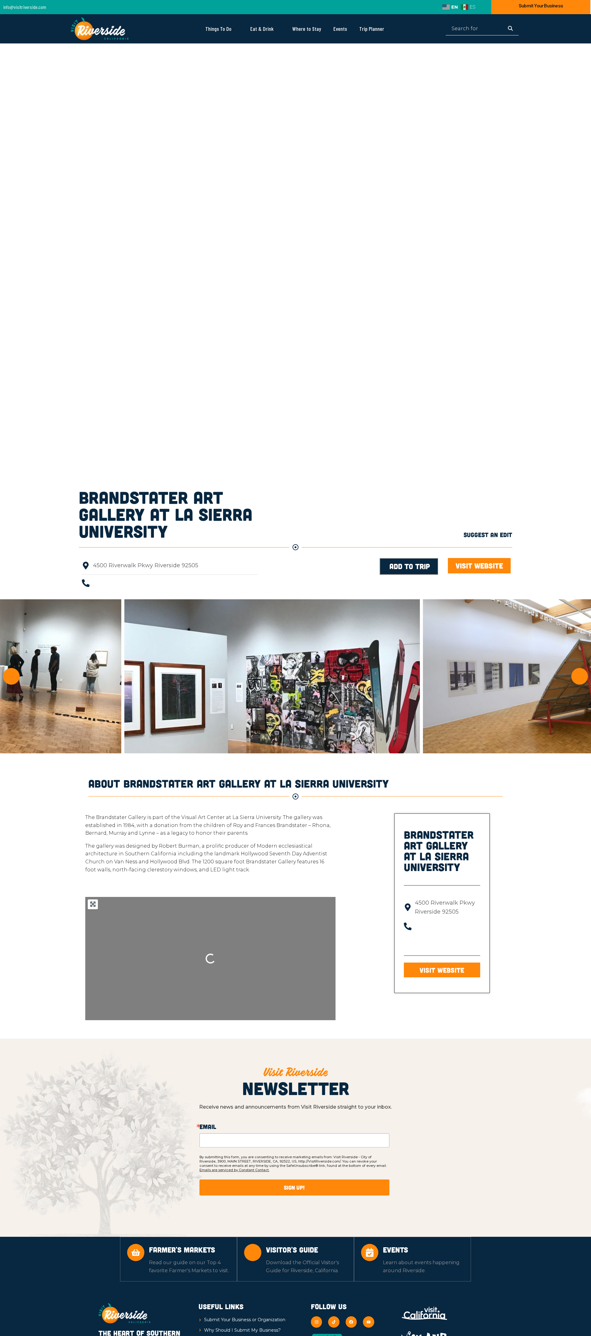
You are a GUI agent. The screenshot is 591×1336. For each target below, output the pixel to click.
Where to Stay (306, 28)
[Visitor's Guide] (252, 1252)
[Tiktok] (333, 1321)
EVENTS (395, 1249)
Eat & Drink (262, 28)
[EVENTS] (369, 1252)
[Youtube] (368, 1321)
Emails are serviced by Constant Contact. (234, 1170)
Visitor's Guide (292, 1249)
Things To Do (218, 28)
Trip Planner (371, 28)
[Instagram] (316, 1321)
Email (207, 1126)
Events (340, 28)
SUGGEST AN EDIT (488, 534)
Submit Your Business (541, 5)
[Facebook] (351, 1321)
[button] (479, 565)
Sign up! (294, 1187)
